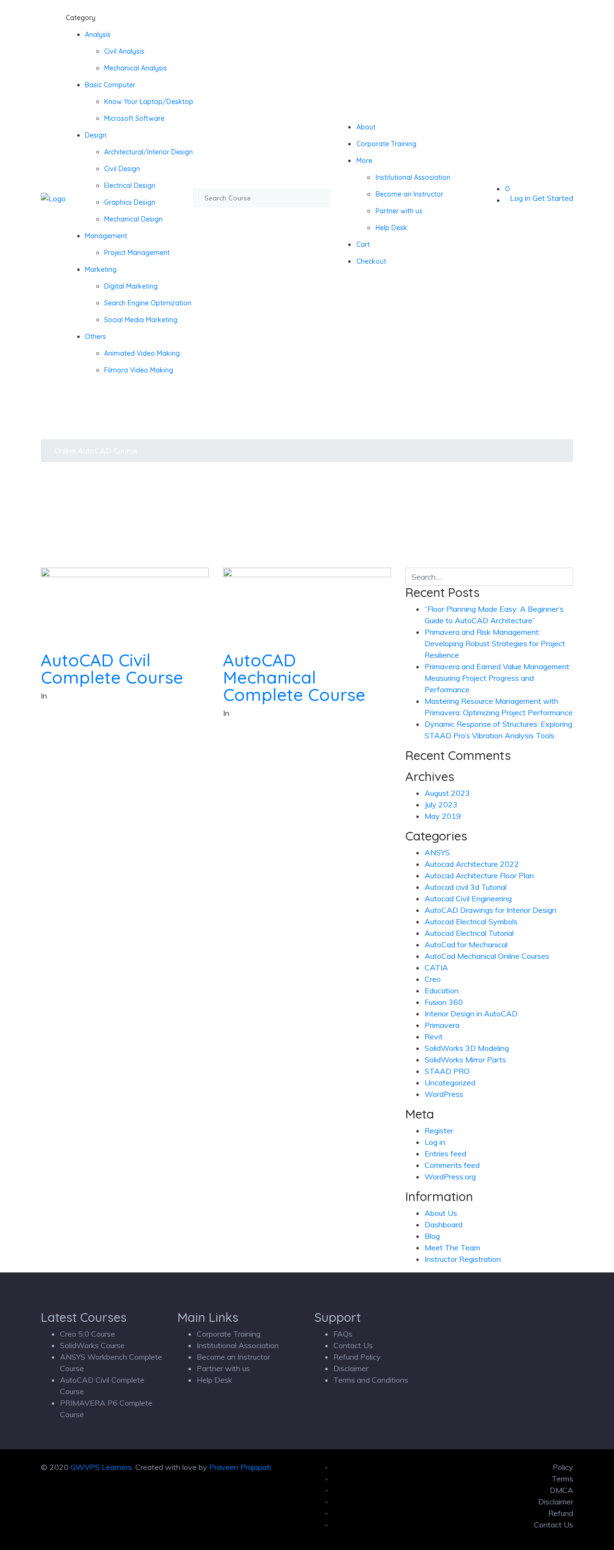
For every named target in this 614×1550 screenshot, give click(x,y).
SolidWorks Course (92, 1345)
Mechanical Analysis (135, 68)
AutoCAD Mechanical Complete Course (294, 677)
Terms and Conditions (370, 1380)
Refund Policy (357, 1357)
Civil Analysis (124, 51)
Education (442, 990)
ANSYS (437, 852)
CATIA (436, 967)
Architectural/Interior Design (148, 152)
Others (95, 336)
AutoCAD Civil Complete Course (112, 668)
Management (106, 236)
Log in (520, 198)
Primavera (442, 1025)
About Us (441, 1213)
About (366, 127)
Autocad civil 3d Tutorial (466, 887)
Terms (562, 1478)
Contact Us (353, 1345)
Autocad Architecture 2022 (472, 864)
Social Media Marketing (140, 319)
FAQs (343, 1334)
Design (95, 135)
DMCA (561, 1490)
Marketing (101, 269)
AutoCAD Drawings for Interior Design (490, 910)
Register (439, 1130)
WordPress (444, 1094)
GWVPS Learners (101, 1467)
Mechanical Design (133, 219)
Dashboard (443, 1224)
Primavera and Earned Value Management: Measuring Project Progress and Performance (498, 678)
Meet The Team (452, 1247)
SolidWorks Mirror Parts (465, 1059)
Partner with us (399, 211)
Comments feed (452, 1165)
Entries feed (445, 1153)
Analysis (98, 34)
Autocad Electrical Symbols (471, 921)
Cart (363, 244)
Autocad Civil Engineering (468, 898)
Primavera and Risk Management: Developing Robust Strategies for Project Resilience (495, 643)
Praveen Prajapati (240, 1467)
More (364, 160)
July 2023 (441, 804)
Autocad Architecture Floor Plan (479, 875)
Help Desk (391, 227)
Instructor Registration (463, 1259)
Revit (434, 1036)
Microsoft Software (134, 118)
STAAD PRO (447, 1071)
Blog (432, 1236)
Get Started (552, 198)
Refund (560, 1513)
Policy (563, 1467)
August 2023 (447, 793)
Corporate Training (386, 144)
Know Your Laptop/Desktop (148, 101)
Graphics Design (129, 202)
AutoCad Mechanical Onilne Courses (487, 956)
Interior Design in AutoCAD (471, 1013)
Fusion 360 (444, 1002)
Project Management (137, 252)
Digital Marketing (131, 286)
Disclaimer (350, 1368)
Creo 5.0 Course (87, 1334)
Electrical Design (129, 185)
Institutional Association (413, 177)
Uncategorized (450, 1082)
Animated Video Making (142, 353)
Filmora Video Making (138, 370)
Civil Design (122, 168)
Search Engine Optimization (147, 303)
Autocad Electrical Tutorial (469, 933)
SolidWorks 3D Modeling (467, 1048)
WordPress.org (450, 1176)
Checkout (371, 261)
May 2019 (443, 816)
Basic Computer (110, 85)
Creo (433, 979)
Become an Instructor (409, 194)
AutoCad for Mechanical (466, 944)
